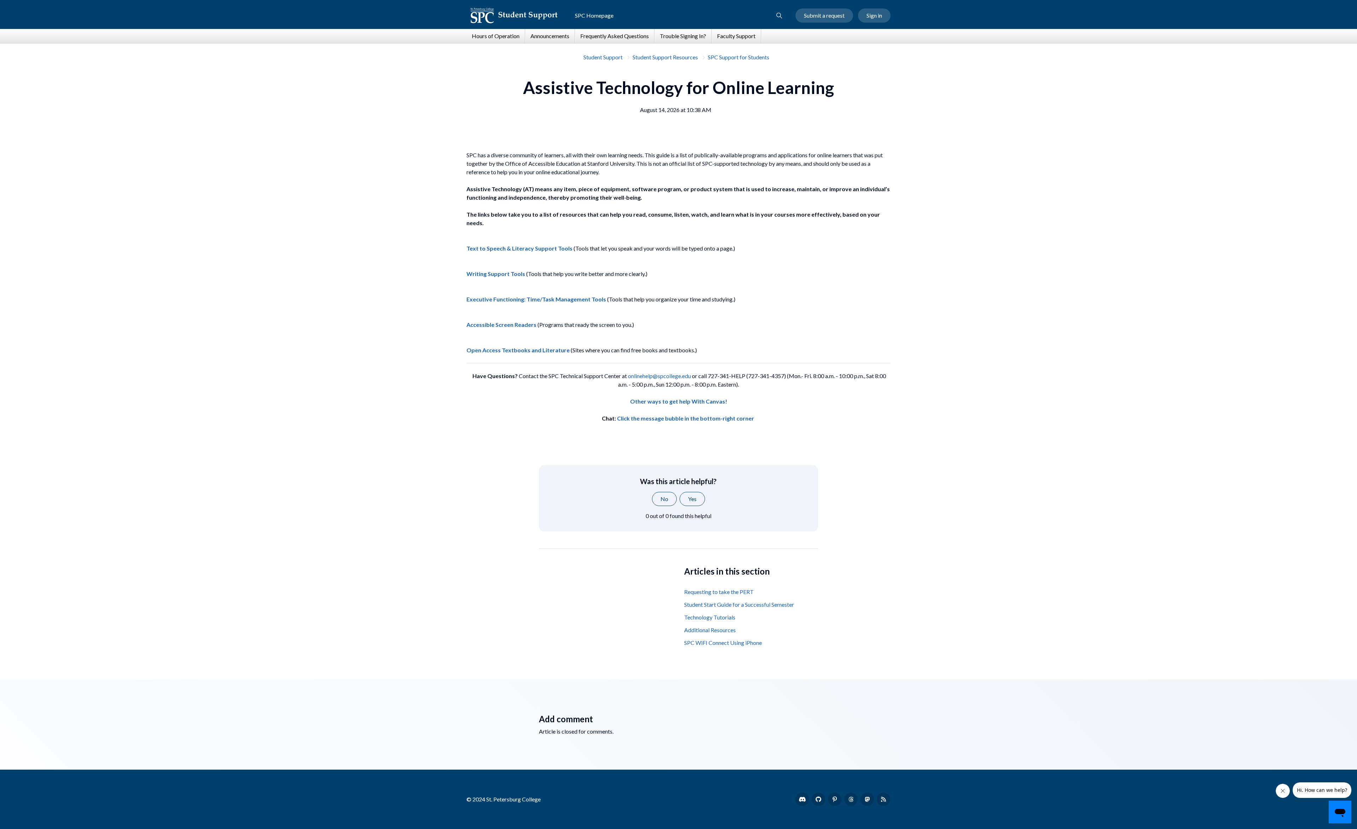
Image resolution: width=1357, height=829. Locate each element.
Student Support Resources (665, 57)
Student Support (603, 57)
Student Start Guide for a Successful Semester (739, 604)
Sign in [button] (874, 15)
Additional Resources (710, 630)
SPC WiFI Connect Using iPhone (723, 642)
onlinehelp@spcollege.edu (659, 375)
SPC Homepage (594, 15)
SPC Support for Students (738, 57)
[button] (779, 15)
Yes (692, 498)
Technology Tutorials (709, 617)
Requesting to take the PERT (719, 591)
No (664, 498)
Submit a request (824, 15)
